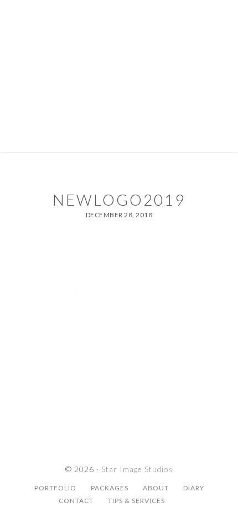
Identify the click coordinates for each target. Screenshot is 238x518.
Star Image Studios (119, 47)
